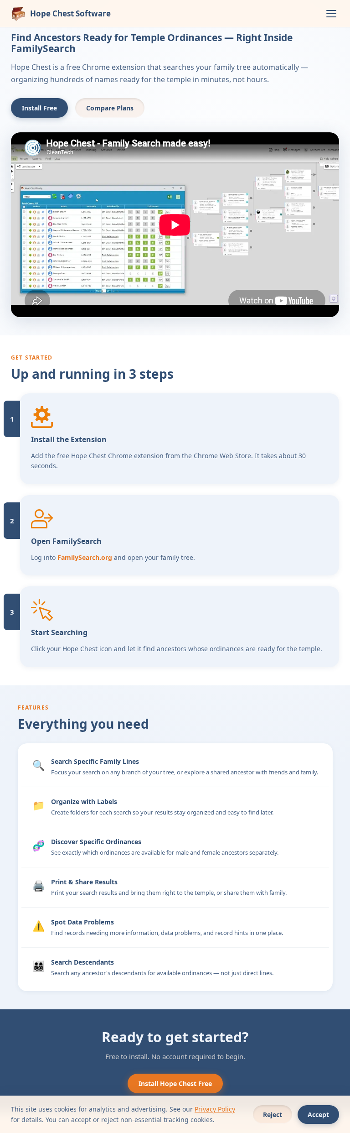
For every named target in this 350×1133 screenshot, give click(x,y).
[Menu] (331, 13)
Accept (318, 1114)
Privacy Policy (215, 1109)
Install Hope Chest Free (175, 1083)
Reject (272, 1114)
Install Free (39, 108)
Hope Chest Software (70, 13)
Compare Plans (110, 108)
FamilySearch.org (84, 557)
